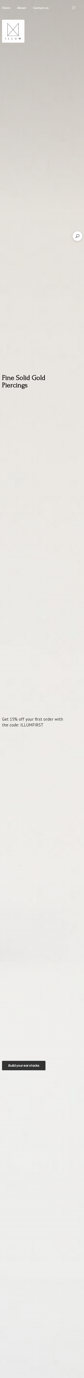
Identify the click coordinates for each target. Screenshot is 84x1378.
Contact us (41, 8)
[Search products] (77, 236)
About (21, 8)
